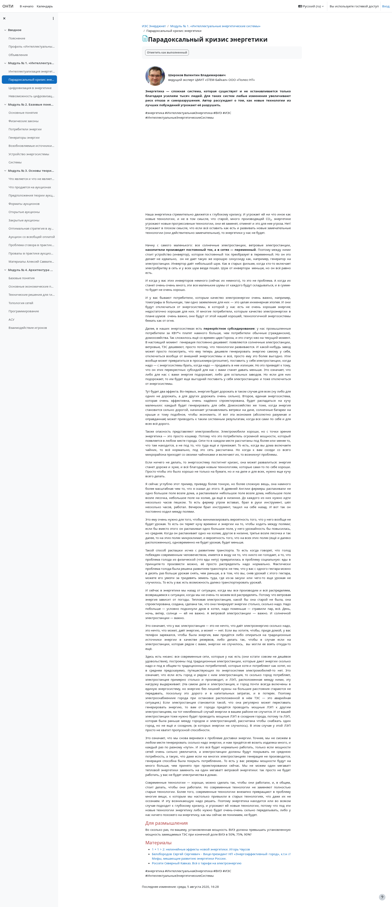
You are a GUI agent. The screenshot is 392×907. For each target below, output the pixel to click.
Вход (386, 6)
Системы (15, 162)
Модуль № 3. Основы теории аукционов (31, 170)
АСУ (11, 319)
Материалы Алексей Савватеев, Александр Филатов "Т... (32, 261)
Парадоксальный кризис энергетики (32, 79)
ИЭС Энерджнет (154, 26)
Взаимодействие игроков (28, 328)
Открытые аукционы (24, 212)
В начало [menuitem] (26, 6)
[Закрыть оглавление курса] (4, 18)
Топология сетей (21, 303)
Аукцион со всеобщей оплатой (32, 237)
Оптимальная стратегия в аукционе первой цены (32, 228)
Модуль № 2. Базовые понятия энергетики (31, 104)
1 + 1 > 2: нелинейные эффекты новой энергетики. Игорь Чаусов (201, 849)
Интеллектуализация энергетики (32, 71)
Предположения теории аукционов (32, 195)
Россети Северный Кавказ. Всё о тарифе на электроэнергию (197, 863)
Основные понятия (23, 112)
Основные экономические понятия (32, 286)
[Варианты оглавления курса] (53, 18)
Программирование (24, 311)
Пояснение (17, 38)
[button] (311, 6)
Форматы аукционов (24, 204)
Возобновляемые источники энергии (32, 146)
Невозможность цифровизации (32, 96)
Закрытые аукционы (24, 220)
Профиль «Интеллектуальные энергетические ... (32, 46)
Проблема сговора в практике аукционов (32, 245)
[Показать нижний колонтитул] (382, 897)
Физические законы (24, 121)
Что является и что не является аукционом (32, 179)
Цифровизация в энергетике (30, 88)
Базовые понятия (22, 278)
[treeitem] (29, 42)
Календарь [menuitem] (45, 6)
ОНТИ (7, 6)
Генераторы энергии (24, 137)
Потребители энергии (25, 129)
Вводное (14, 30)
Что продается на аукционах (30, 187)
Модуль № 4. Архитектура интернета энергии (31, 270)
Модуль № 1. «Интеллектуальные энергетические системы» (31, 63)
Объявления (18, 55)
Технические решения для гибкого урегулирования (32, 294)
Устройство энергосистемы (29, 154)
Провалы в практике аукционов (32, 253)
